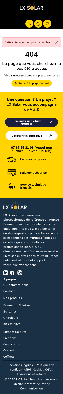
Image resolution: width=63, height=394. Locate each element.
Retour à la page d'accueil (32, 83)
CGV (48, 369)
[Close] (57, 42)
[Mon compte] (29, 24)
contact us (53, 75)
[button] (6, 17)
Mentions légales (21, 365)
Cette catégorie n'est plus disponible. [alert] (27, 42)
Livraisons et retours (31, 374)
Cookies (38, 369)
